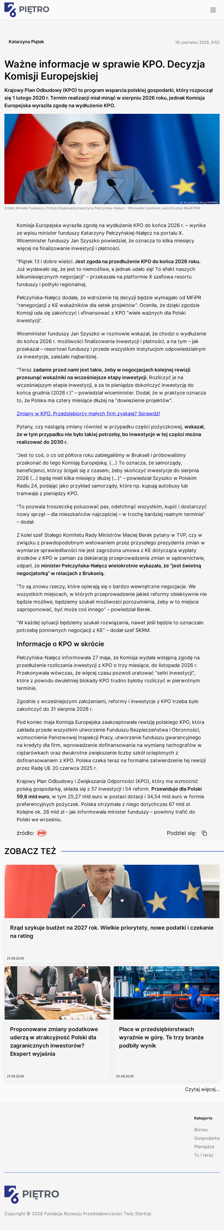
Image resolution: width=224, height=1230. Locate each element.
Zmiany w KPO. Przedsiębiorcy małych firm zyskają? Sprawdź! (88, 413)
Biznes (201, 1129)
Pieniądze (204, 1146)
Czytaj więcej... (202, 1089)
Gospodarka (207, 1138)
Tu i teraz (204, 1155)
